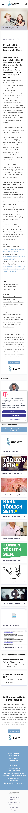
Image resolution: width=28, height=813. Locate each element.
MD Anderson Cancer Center (11, 284)
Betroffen (6, 327)
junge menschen (8, 324)
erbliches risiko (18, 322)
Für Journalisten (14, 805)
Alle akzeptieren (14, 415)
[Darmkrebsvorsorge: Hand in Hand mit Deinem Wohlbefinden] (14, 572)
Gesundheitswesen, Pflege (15, 304)
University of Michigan (9, 287)
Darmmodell (14, 780)
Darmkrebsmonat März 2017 (13, 675)
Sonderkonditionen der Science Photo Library (13, 660)
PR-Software (14, 800)
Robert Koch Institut (9, 289)
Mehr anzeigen (14, 362)
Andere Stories (14, 807)
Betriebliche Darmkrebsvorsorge (14, 783)
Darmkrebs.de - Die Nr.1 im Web (14, 773)
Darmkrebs (6, 322)
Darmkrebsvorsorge (9, 319)
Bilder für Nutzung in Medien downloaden (14, 429)
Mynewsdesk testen (14, 802)
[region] (14, 406)
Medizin (5, 307)
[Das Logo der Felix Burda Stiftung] (14, 442)
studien (11, 327)
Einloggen (14, 810)
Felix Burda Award (14, 770)
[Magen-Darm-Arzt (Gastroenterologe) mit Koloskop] (14, 529)
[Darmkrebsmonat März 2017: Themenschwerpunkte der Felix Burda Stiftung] (14, 637)
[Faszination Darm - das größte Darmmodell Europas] (14, 485)
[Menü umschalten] (2, 4)
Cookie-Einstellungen (14, 419)
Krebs (19, 324)
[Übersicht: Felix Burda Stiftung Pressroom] (13, 4)
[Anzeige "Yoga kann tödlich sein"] (14, 463)
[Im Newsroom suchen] (26, 4)
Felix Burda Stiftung (9, 314)
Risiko (11, 322)
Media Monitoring (14, 797)
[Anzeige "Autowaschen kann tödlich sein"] (14, 507)
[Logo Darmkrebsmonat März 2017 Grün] (14, 550)
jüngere (15, 324)
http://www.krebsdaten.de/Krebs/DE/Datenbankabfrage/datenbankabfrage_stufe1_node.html (14, 269)
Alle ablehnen (14, 412)
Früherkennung (19, 319)
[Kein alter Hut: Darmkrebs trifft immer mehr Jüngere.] (14, 616)
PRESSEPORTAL (14, 765)
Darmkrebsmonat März (13, 317)
